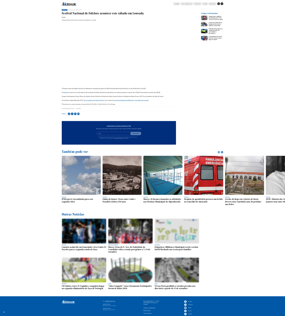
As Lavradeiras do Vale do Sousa (94, 100)
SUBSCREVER (135, 133)
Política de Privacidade (119, 138)
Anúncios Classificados (149, 308)
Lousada (78, 108)
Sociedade (176, 3)
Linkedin (190, 314)
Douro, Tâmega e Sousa (187, 3)
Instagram (190, 304)
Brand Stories (213, 3)
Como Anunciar (147, 313)
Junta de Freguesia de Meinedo (123, 100)
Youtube (189, 307)
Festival (65, 92)
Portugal (205, 3)
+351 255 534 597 (107, 308)
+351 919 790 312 (106, 304)
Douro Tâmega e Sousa (68, 108)
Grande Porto (198, 3)
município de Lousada (141, 100)
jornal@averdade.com (110, 301)
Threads (190, 310)
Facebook (190, 301)
